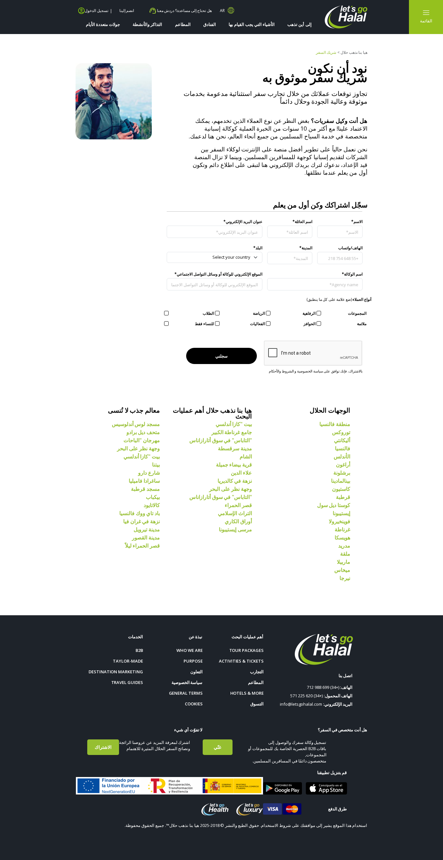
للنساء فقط (204, 324)
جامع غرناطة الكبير (231, 432)
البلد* (257, 248)
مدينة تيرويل (147, 529)
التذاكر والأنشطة (147, 24)
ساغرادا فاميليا (144, 480)
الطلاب (208, 313)
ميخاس (342, 569)
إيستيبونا (341, 513)
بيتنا (156, 464)
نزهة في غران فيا (141, 521)
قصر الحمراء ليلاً (142, 545)
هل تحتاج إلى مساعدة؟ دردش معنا (184, 10)
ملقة (345, 553)
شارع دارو (149, 472)
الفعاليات (257, 324)
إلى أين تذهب (299, 24)
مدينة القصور (146, 537)
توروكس (341, 432)
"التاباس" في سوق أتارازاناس (220, 440)
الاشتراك (103, 747)
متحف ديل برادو (143, 432)
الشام (246, 456)
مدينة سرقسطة (235, 448)
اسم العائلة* (302, 221)
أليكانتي (342, 440)
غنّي (217, 747)
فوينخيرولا (339, 521)
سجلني (221, 356)
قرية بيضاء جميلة (234, 464)
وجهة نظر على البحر (230, 488)
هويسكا (342, 537)
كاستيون (341, 488)
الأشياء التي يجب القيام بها (252, 24)
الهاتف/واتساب (350, 248)
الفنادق (209, 24)
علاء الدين (241, 472)
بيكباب (153, 497)
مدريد (344, 545)
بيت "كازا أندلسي (234, 424)
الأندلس (342, 456)
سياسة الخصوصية (310, 371)
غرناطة (342, 529)
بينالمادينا (340, 480)
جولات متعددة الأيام (103, 24)
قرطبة (343, 497)
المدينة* (305, 248)
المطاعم (183, 24)
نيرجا (345, 578)
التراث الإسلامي (235, 513)
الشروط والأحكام (281, 371)
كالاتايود (152, 505)
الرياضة (259, 313)
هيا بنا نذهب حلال (354, 52)
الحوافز (310, 324)
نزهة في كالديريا (235, 480)
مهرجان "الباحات (142, 440)
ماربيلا (343, 561)
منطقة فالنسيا (334, 424)
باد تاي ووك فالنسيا (139, 513)
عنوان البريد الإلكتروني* (242, 221)
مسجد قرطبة (145, 488)
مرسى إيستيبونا (235, 529)
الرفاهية (309, 313)
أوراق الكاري (238, 521)
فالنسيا (342, 448)
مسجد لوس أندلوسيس (136, 424)
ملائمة (361, 324)
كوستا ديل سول (333, 505)
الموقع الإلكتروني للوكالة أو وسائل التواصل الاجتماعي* (218, 274)
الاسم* (357, 221)
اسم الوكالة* (352, 274)
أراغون (343, 464)
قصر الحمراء (238, 505)
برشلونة (341, 472)
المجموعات (357, 313)
